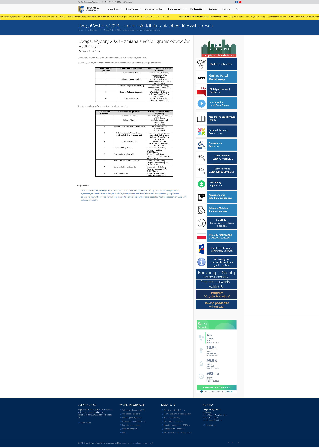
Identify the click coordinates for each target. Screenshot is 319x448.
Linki (124, 432)
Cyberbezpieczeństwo (131, 414)
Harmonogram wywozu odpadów (177, 414)
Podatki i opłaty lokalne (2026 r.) (177, 425)
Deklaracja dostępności (131, 417)
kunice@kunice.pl (125, 2)
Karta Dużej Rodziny (172, 417)
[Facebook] (236, 1)
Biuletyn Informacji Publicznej (89, 2)
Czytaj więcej (86, 422)
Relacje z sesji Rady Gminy (174, 410)
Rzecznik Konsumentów (173, 421)
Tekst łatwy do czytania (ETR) (133, 410)
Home (80, 30)
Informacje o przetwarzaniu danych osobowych (135, 443)
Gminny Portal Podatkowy (174, 429)
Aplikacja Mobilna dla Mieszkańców (178, 432)
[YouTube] (240, 1)
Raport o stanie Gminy (131, 425)
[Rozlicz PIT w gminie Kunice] (218, 48)
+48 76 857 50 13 (110, 2)
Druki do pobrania (129, 429)
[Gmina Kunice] (89, 9)
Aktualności (93, 30)
